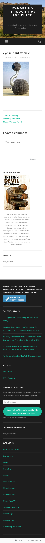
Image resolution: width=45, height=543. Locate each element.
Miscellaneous (9, 488)
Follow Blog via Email (13, 388)
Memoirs (6, 475)
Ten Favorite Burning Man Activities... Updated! (22, 356)
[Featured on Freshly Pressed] (14, 302)
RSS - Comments (9, 378)
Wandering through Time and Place (22, 12)
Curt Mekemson (26, 57)
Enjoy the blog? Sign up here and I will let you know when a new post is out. (22, 411)
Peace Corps (8, 514)
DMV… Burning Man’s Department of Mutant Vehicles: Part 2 (12, 118)
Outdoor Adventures (11, 507)
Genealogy (7, 469)
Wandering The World (12, 526)
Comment (34, 159)
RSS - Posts (7, 372)
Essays (5, 462)
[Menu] (6, 41)
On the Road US (9, 501)
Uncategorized (9, 520)
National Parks (9, 494)
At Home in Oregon (11, 449)
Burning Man (8, 456)
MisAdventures (9, 481)
